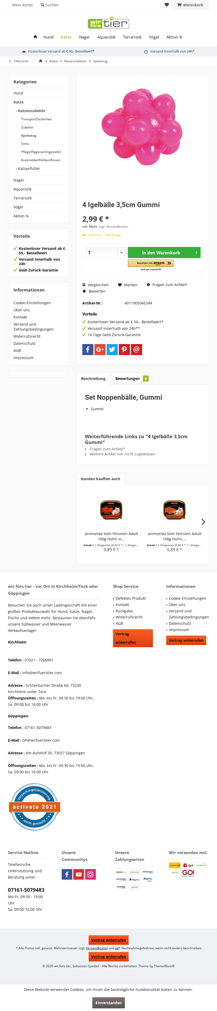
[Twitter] (112, 349)
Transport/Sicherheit (36, 119)
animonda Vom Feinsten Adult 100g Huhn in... (111, 536)
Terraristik (22, 198)
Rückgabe (124, 610)
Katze (18, 101)
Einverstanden (109, 1002)
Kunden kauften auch (100, 478)
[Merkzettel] (167, 4)
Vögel (18, 206)
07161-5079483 (26, 889)
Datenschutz (24, 343)
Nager (18, 180)
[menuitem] (191, 5)
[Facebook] (87, 349)
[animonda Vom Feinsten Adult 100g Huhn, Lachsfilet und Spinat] (174, 510)
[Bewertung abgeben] (143, 212)
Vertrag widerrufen (126, 638)
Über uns (21, 309)
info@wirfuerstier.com (42, 672)
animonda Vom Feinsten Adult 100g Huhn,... (174, 536)
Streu (24, 143)
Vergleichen (98, 284)
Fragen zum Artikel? (169, 284)
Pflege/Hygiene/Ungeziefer (40, 152)
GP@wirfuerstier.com (41, 740)
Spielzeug (28, 135)
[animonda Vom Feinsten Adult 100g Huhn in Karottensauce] (111, 510)
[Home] (35, 37)
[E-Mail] (136, 349)
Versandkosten (97, 948)
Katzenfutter (28, 168)
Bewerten (97, 291)
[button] (151, 265)
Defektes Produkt (131, 598)
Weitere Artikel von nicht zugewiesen (122, 453)
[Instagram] (90, 874)
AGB (17, 350)
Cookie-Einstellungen (32, 302)
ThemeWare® (164, 966)
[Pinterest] (124, 349)
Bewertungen (131, 378)
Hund (18, 93)
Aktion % (21, 215)
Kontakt (20, 316)
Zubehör (27, 127)
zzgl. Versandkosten (113, 226)
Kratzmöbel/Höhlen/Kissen (40, 160)
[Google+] (100, 349)
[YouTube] (78, 874)
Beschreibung (93, 378)
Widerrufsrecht (26, 336)
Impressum (23, 357)
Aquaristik (22, 189)
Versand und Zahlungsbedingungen (33, 327)
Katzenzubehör (31, 110)
